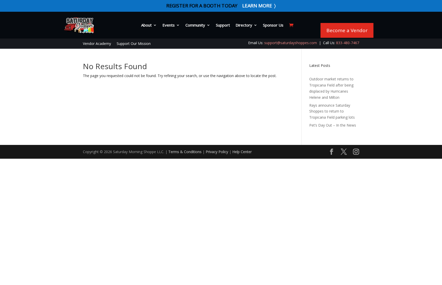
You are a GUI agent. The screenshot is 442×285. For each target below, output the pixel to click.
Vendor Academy (97, 44)
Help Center (242, 151)
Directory (244, 25)
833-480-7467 (347, 42)
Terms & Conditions (185, 151)
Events (168, 25)
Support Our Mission (134, 44)
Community (195, 25)
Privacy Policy (217, 151)
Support (223, 25)
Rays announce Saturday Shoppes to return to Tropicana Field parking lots (332, 111)
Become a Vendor (347, 30)
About (146, 25)
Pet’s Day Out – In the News (332, 125)
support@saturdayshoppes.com (290, 42)
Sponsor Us (273, 25)
